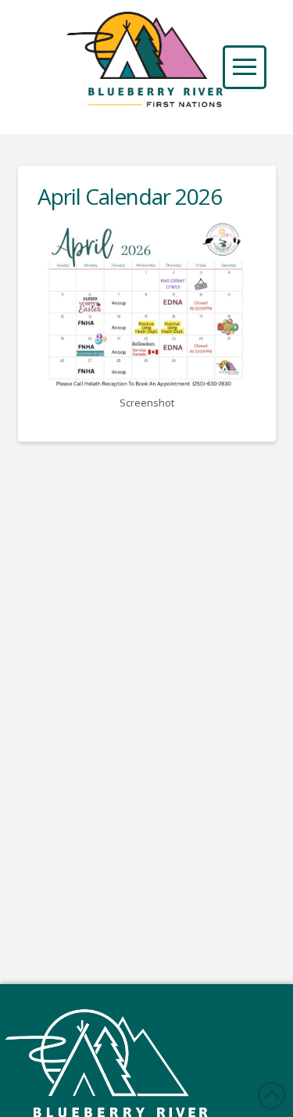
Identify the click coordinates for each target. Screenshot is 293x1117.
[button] (244, 67)
